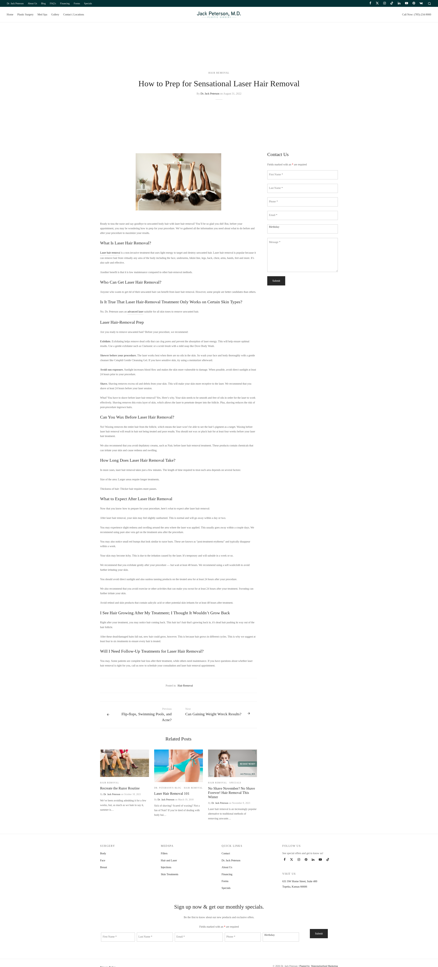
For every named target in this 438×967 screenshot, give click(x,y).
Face (102, 860)
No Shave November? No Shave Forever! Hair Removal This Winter (231, 792)
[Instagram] (384, 3)
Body (103, 853)
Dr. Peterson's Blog (167, 788)
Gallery (55, 14)
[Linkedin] (399, 3)
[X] (377, 3)
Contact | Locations (73, 14)
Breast (103, 867)
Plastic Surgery (25, 14)
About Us (32, 3)
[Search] (429, 3)
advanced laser (135, 311)
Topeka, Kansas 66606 (294, 886)
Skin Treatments (169, 874)
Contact (226, 853)
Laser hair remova (110, 252)
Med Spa (42, 14)
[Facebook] (370, 3)
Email (273, 214)
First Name (276, 174)
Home (10, 14)
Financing (65, 3)
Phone (273, 201)
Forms (77, 3)
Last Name (276, 187)
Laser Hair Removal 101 (172, 793)
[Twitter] (291, 860)
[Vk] (421, 3)
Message (274, 241)
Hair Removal (219, 73)
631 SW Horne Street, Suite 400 (299, 881)
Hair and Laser (169, 860)
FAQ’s (53, 3)
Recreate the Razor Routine (120, 788)
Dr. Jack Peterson (15, 3)
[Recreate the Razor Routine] (124, 763)
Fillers (164, 853)
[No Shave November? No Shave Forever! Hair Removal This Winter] (232, 763)
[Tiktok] (392, 3)
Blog (43, 3)
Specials (88, 3)
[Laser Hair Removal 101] (178, 766)
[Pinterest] (413, 3)
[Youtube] (406, 3)
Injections (166, 867)
